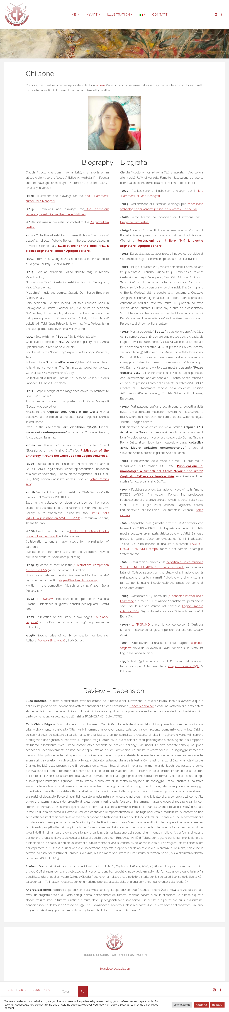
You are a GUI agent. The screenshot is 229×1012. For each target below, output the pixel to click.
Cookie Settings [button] (182, 1004)
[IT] (141, 14)
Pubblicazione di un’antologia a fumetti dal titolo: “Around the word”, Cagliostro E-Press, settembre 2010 (161, 471)
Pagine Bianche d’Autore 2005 (78, 580)
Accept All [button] (201, 1004)
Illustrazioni (42, 990)
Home (10, 990)
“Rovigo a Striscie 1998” (51, 640)
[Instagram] (216, 14)
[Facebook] (221, 14)
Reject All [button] (217, 1004)
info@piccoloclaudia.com (114, 968)
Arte (23, 990)
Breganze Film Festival (134, 222)
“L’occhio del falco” (142, 706)
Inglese (100, 85)
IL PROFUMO (46, 599)
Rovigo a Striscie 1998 (183, 666)
